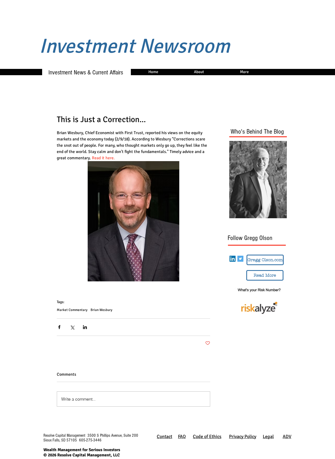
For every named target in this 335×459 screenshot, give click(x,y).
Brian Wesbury (101, 310)
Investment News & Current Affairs (83, 72)
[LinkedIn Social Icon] (233, 259)
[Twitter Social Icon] (240, 259)
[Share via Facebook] (59, 327)
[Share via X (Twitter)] (72, 327)
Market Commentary (72, 310)
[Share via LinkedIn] (84, 327)
